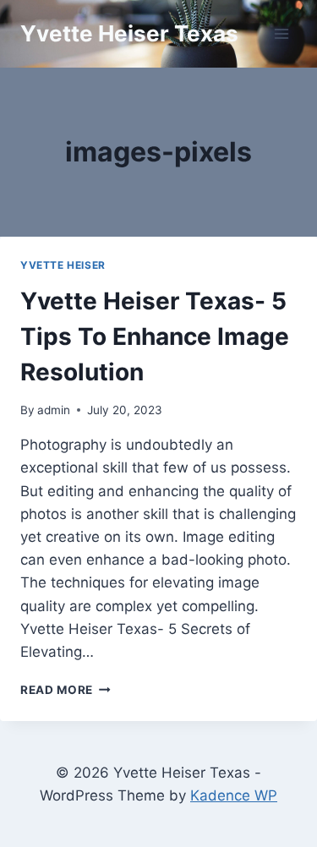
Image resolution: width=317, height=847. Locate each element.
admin (53, 410)
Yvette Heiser (63, 265)
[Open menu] (281, 33)
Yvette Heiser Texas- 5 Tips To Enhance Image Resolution (154, 336)
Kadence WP (233, 795)
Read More (65, 690)
